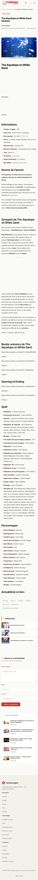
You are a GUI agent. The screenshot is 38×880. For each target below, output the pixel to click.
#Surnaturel (15, 604)
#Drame (13, 600)
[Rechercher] (25, 2)
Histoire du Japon (7, 831)
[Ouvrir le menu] (34, 2)
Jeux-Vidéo (5, 834)
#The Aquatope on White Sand (10, 608)
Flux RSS (4, 857)
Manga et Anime (7, 838)
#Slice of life (6, 604)
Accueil (3, 9)
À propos (5, 846)
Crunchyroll (16, 156)
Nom (3, 684)
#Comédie (5, 600)
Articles (4, 800)
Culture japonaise (7, 827)
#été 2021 (20, 600)
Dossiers (4, 811)
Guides (4, 804)
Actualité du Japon (7, 819)
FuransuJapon (15, 870)
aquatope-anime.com (19, 163)
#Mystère (28, 600)
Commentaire (6, 666)
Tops (3, 808)
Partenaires (5, 854)
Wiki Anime (9, 9)
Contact (4, 850)
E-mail (4, 694)
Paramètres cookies (8, 861)
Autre (3, 823)
